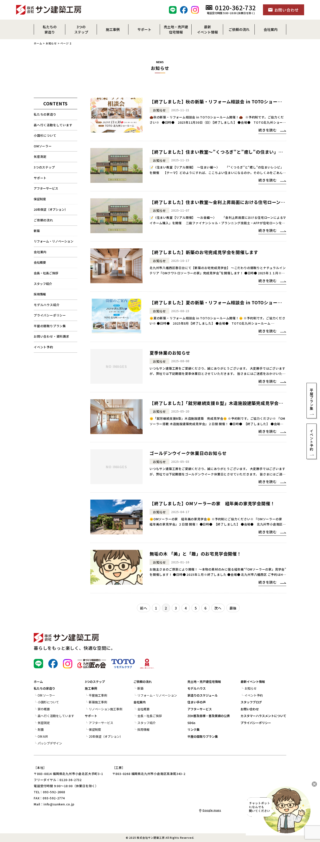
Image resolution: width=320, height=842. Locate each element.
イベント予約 (43, 347)
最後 (233, 608)
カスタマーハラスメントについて (263, 716)
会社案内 (40, 252)
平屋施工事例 (98, 695)
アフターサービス (46, 188)
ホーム (38, 43)
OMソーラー (43, 146)
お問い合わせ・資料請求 (51, 336)
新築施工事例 (98, 702)
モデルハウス (196, 688)
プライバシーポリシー (50, 315)
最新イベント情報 (253, 681)
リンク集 (193, 729)
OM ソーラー (46, 695)
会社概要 (40, 262)
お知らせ (51, 43)
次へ (218, 608)
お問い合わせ (250, 709)
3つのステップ (44, 167)
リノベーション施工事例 (105, 709)
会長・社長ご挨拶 (46, 273)
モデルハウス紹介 (46, 305)
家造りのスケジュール (202, 695)
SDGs (191, 723)
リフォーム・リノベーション (53, 241)
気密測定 (40, 156)
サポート (40, 178)
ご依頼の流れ (142, 681)
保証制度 (40, 199)
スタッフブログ (251, 702)
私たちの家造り (45, 114)
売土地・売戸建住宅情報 (204, 681)
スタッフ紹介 (43, 283)
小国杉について (45, 135)
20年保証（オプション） (51, 209)
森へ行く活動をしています (53, 125)
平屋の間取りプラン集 (50, 326)
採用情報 (40, 294)
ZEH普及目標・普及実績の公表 (208, 716)
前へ (143, 608)
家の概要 (44, 709)
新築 (37, 231)
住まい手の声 (196, 702)
